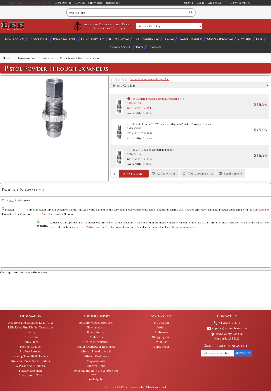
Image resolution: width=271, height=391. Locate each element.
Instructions (112, 2)
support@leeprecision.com (227, 328)
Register (188, 2)
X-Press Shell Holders (30, 366)
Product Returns (30, 351)
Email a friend (233, 173)
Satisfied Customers (96, 356)
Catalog (79, 2)
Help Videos (95, 2)
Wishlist (161, 342)
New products (96, 327)
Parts (139, 47)
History (30, 332)
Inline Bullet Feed (93, 39)
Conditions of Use (30, 375)
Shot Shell (244, 39)
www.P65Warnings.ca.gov (94, 227)
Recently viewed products (96, 322)
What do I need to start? (96, 351)
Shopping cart (161, 337)
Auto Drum (259, 209)
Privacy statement (30, 370)
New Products (14, 39)
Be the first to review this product (149, 79)
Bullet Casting (119, 39)
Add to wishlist (166, 173)
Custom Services (120, 47)
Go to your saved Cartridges (109, 28)
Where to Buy (96, 332)
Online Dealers (18, 2)
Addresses (161, 332)
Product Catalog (30, 346)
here (11, 200)
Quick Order (161, 346)
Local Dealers (63, 2)
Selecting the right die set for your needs (96, 372)
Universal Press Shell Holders (30, 361)
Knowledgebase (96, 379)
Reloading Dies (38, 39)
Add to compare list (200, 173)
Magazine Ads (96, 361)
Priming (169, 39)
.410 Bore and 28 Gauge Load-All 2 (30, 322)
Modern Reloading (220, 39)
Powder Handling (190, 39)
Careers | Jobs (96, 366)
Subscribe (243, 353)
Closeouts (154, 47)
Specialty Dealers (41, 2)
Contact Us (96, 337)
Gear (259, 39)
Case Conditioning (146, 39)
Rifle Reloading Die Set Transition (30, 327)
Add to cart (133, 173)
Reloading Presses (65, 39)
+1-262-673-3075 (226, 322)
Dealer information (95, 342)
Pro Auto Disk (45, 214)
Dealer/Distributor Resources (96, 346)
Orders (161, 327)
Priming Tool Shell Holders (30, 356)
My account (161, 322)
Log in (200, 2)
